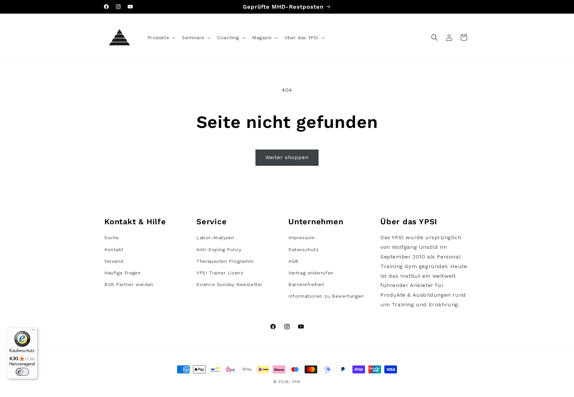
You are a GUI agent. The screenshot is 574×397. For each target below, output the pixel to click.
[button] (161, 38)
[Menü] (34, 331)
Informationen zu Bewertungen (326, 296)
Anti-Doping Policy (218, 249)
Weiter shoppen (287, 157)
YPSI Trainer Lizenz (219, 272)
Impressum (301, 237)
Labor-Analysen (215, 237)
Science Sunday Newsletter (229, 284)
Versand (113, 261)
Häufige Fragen (122, 272)
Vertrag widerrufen (311, 272)
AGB (293, 261)
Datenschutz (303, 249)
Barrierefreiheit (306, 284)
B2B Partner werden (128, 284)
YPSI (296, 382)
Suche (111, 237)
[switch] (22, 372)
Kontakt (113, 249)
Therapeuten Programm (225, 261)
